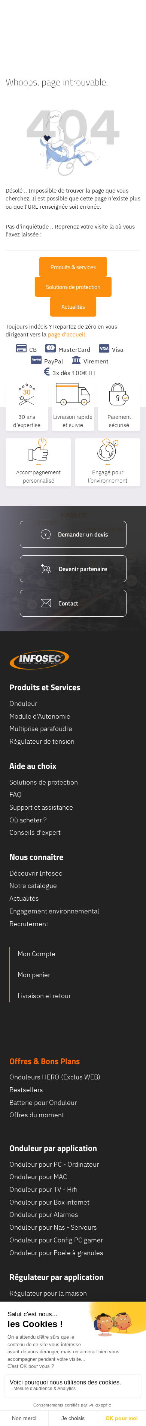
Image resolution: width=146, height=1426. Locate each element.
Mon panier (34, 974)
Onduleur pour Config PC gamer (56, 1240)
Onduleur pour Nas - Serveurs (53, 1227)
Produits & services (73, 267)
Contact (68, 603)
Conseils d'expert (35, 832)
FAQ (15, 794)
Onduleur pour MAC (38, 1176)
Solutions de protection (73, 287)
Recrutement (28, 923)
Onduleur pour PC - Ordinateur (54, 1164)
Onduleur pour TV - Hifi (43, 1189)
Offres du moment (36, 1115)
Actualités (73, 306)
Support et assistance (41, 807)
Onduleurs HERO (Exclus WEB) (54, 1077)
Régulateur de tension (41, 741)
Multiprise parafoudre (40, 728)
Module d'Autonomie (39, 716)
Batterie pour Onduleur (43, 1102)
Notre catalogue (33, 885)
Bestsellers (26, 1089)
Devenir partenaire (83, 568)
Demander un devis (83, 534)
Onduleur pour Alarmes (43, 1214)
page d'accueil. (67, 334)
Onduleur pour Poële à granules (56, 1252)
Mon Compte (36, 953)
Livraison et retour (44, 995)
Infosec (39, 660)
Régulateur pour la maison (48, 1293)
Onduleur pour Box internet (49, 1202)
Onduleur (23, 703)
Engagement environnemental (54, 911)
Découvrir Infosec (35, 873)
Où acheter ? (27, 820)
